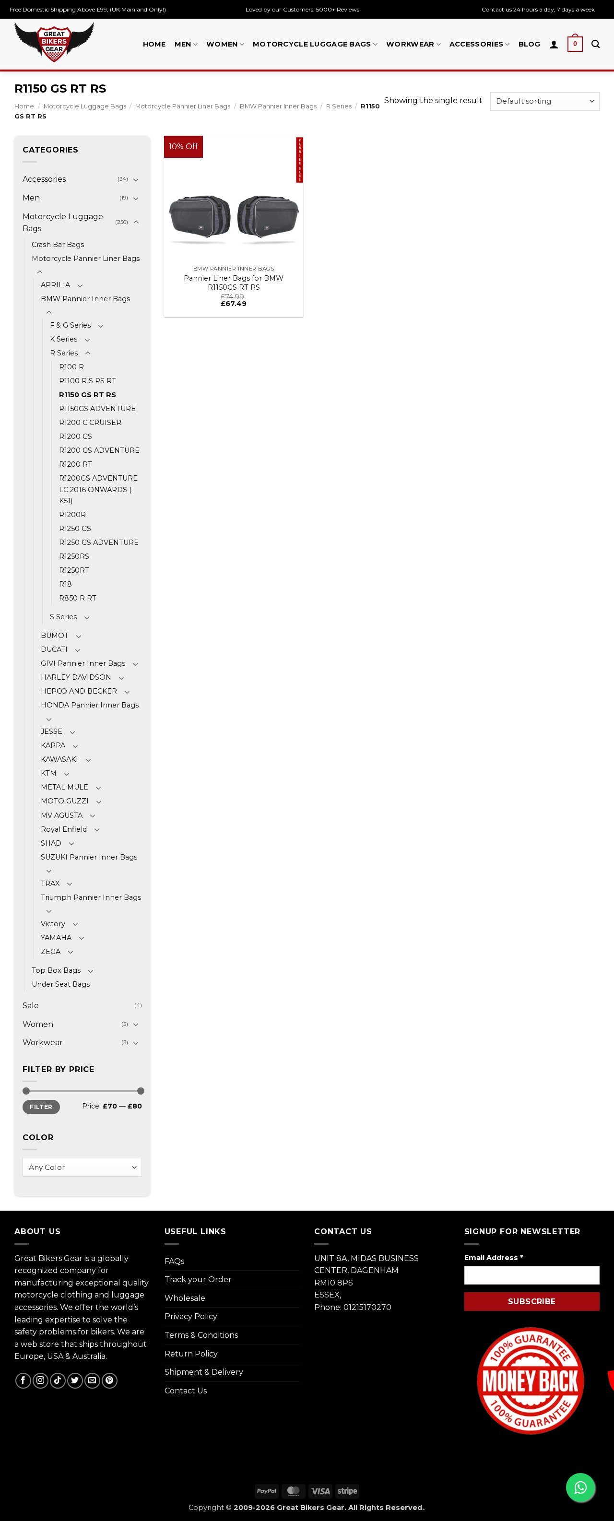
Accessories (476, 44)
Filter (41, 1106)
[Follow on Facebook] (23, 1381)
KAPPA (53, 745)
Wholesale (185, 1298)
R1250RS (74, 556)
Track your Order (198, 1279)
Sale (31, 1005)
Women (221, 44)
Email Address (493, 1257)
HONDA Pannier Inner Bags (90, 705)
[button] (575, 44)
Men (183, 44)
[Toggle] (136, 179)
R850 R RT (77, 598)
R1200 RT (75, 464)
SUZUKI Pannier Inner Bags (89, 857)
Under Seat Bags (61, 984)
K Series (63, 339)
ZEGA (50, 951)
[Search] (595, 44)
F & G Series (70, 325)
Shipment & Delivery (204, 1372)
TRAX (50, 883)
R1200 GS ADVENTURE (99, 450)
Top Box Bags (56, 970)
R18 (65, 584)
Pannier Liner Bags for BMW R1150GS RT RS (233, 283)
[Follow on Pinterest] (110, 1381)
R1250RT (74, 570)
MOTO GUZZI (65, 801)
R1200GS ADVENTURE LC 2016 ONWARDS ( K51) (98, 489)
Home (154, 44)
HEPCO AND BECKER (79, 691)
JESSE (51, 731)
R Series (339, 106)
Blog (530, 44)
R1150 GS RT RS (87, 394)
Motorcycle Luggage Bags (312, 44)
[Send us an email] (92, 1381)
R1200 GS (75, 436)
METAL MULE (64, 787)
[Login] (554, 44)
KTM (49, 773)
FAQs (174, 1261)
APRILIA (55, 285)
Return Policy (191, 1353)
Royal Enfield (64, 829)
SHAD (51, 843)
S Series (63, 617)
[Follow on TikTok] (58, 1381)
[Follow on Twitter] (75, 1381)
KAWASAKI (59, 759)
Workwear (410, 44)
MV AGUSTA (62, 815)
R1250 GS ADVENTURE (99, 542)
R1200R (72, 514)
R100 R (71, 367)
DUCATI (54, 649)
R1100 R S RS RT (87, 381)
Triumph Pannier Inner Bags (91, 897)
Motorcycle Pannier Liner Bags (182, 106)
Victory (53, 924)
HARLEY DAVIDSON (76, 677)
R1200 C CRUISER (90, 422)
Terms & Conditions (201, 1335)
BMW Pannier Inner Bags (278, 106)
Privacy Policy (191, 1316)
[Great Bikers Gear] (54, 42)
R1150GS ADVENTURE (97, 408)
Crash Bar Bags (58, 244)
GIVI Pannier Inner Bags (83, 663)
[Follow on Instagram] (40, 1381)
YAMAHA (56, 937)
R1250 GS (75, 528)
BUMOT (55, 635)
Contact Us (186, 1390)
